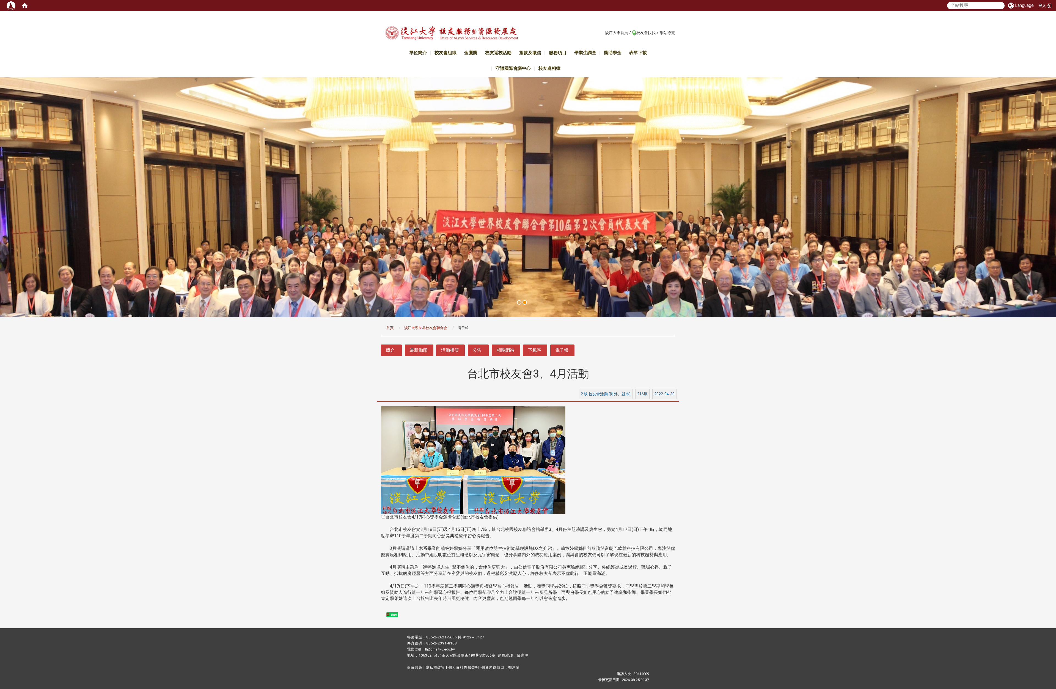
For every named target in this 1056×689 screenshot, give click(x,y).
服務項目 (557, 52)
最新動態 (418, 350)
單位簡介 (418, 52)
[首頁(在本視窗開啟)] (25, 5)
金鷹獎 (470, 52)
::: (602, 32)
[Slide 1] (519, 302)
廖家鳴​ (523, 655)
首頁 (390, 328)
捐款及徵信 (530, 52)
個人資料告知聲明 (463, 667)
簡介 (390, 350)
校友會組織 (446, 52)
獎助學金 (613, 52)
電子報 (561, 350)
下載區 (534, 350)
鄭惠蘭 (514, 667)
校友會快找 (646, 33)
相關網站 (505, 350)
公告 (477, 350)
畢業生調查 (585, 52)
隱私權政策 (435, 667)
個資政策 (414, 667)
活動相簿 (450, 350)
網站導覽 (667, 33)
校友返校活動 (498, 52)
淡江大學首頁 (616, 33)
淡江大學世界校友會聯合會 (425, 328)
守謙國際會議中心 (513, 68)
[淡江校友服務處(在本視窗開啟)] (451, 34)
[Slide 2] (524, 302)
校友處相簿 (549, 68)
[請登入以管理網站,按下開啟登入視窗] (11, 5)
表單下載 (638, 52)
